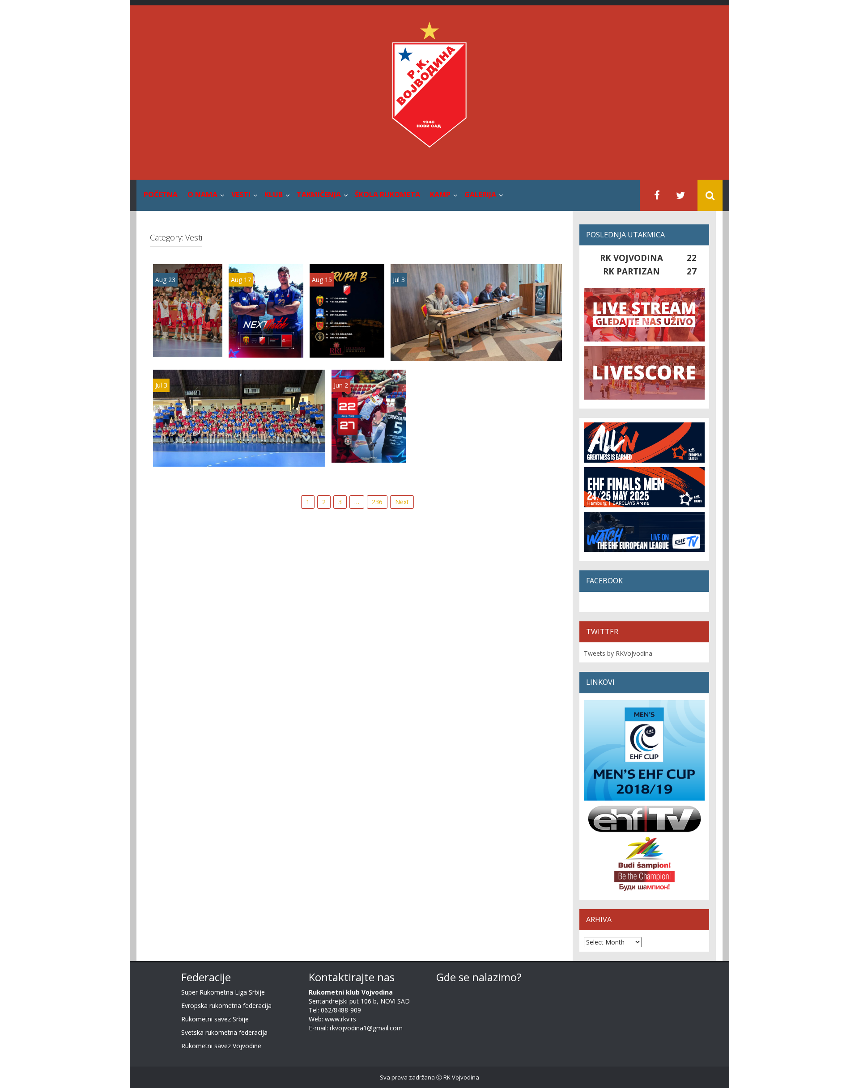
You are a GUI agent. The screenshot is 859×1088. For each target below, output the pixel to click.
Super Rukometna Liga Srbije (223, 992)
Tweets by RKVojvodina (618, 653)
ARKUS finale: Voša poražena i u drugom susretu (369, 437)
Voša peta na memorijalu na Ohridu (187, 331)
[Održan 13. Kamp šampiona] (239, 417)
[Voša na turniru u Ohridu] (266, 310)
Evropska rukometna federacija (226, 1005)
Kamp (440, 194)
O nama (202, 194)
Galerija (480, 194)
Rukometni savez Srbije (215, 1019)
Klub (273, 194)
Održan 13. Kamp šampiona (239, 459)
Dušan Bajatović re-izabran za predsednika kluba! (476, 348)
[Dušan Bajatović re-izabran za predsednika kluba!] (476, 312)
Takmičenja (319, 194)
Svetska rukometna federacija (224, 1032)
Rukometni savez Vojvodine (221, 1046)
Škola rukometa (387, 194)
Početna (161, 194)
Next (402, 502)
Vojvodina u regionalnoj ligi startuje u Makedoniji (347, 332)
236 (377, 502)
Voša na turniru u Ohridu (266, 341)
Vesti (241, 194)
